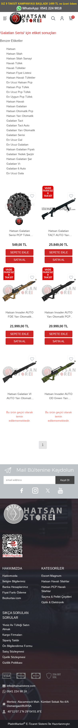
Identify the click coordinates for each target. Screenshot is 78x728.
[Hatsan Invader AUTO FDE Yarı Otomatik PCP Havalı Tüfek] (19, 289)
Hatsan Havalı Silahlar (55, 581)
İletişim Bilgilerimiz (13, 581)
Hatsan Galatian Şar (19, 158)
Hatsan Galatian (16, 106)
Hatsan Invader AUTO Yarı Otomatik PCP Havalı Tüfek (58, 315)
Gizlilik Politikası (12, 662)
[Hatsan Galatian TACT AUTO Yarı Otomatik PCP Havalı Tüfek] (58, 208)
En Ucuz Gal (14, 139)
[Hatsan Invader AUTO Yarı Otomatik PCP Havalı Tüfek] (58, 289)
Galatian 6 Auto (16, 168)
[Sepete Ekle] (19, 252)
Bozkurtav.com (11, 598)
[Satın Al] (19, 260)
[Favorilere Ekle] (32, 196)
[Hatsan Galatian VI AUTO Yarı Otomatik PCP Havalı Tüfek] (19, 371)
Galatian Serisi (15, 135)
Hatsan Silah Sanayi (19, 58)
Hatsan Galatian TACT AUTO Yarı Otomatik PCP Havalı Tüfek (58, 233)
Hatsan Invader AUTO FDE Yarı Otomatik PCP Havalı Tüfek (19, 315)
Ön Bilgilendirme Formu (17, 645)
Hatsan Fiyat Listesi (18, 72)
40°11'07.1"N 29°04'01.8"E (25, 711)
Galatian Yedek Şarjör (20, 154)
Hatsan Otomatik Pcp (19, 111)
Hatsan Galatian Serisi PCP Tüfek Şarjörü (19, 233)
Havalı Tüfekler (16, 68)
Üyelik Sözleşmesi (13, 657)
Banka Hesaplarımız (15, 586)
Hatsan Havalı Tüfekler (20, 77)
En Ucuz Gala (15, 173)
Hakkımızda (9, 575)
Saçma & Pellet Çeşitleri (56, 596)
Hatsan (10, 48)
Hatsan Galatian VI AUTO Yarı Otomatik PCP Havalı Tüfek (19, 396)
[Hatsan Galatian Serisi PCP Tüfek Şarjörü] (19, 208)
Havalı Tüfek (14, 63)
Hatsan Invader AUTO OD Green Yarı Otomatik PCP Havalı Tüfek (58, 396)
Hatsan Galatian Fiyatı (20, 149)
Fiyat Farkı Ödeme (14, 592)
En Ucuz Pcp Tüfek (18, 91)
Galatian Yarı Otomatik (20, 130)
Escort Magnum (51, 575)
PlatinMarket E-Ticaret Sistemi (27, 723)
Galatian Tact (14, 120)
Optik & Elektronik (52, 602)
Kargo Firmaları (12, 634)
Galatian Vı (13, 163)
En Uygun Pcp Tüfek (19, 96)
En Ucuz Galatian (17, 144)
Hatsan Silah (14, 53)
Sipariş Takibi (10, 640)
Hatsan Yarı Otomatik (19, 115)
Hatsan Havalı (15, 101)
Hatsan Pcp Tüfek (17, 87)
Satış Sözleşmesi (13, 651)
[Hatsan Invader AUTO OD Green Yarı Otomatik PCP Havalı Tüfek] (58, 371)
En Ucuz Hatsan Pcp (19, 82)
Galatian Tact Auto (17, 125)
